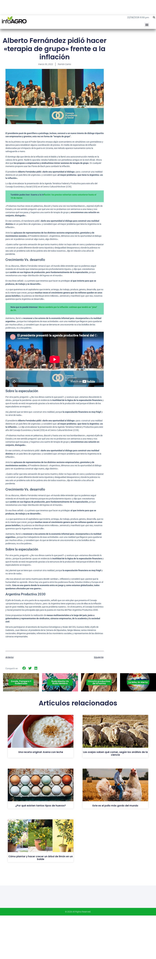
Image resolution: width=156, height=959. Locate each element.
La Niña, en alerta (138, 682)
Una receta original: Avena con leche (40, 752)
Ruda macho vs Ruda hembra (60, 682)
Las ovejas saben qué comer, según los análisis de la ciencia (115, 753)
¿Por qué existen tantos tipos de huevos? (40, 805)
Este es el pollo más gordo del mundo (115, 805)
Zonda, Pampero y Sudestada (21, 682)
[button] (154, 17)
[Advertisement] (133, 59)
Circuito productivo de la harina (99, 682)
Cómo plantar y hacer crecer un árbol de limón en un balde (40, 858)
